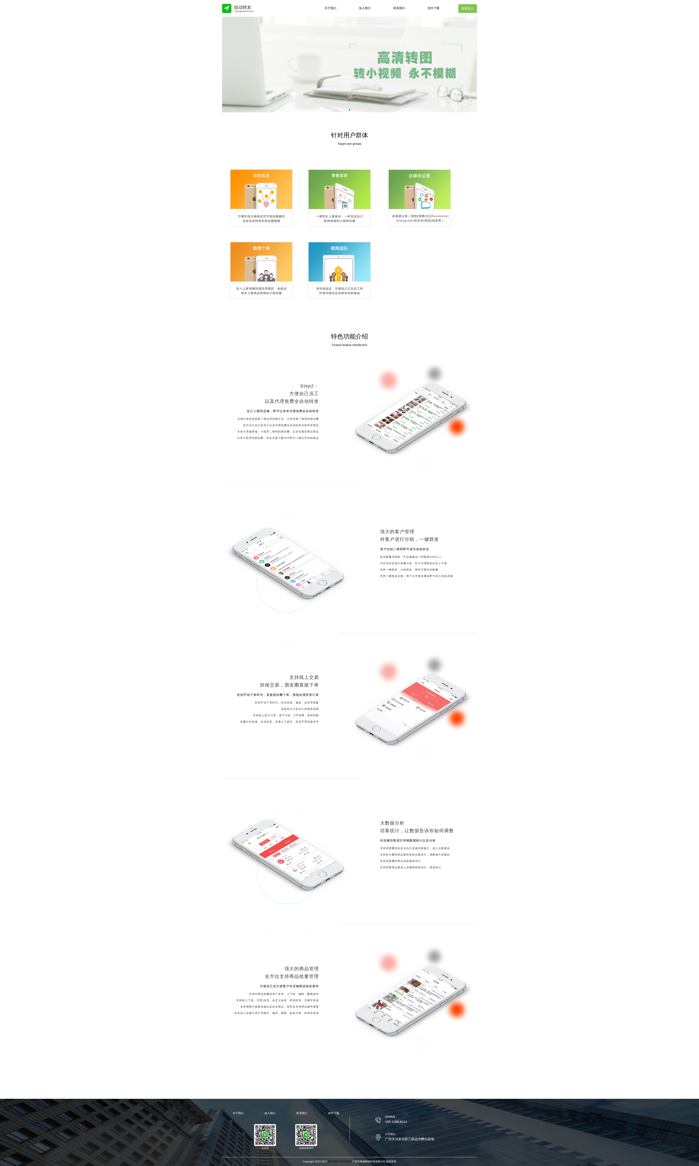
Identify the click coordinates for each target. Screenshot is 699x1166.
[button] (349, 110)
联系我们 (399, 8)
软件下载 (433, 8)
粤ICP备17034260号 (340, 1161)
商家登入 (467, 8)
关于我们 (330, 8)
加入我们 (365, 8)
